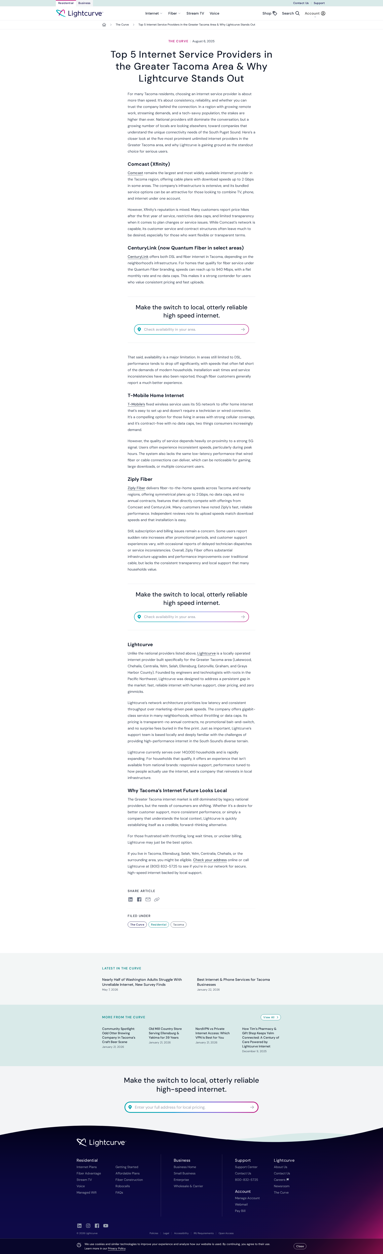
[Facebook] (97, 1225)
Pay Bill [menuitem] (240, 1211)
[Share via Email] (148, 899)
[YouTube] (106, 1225)
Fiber (172, 13)
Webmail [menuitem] (241, 1204)
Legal (166, 1233)
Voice (214, 13)
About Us (280, 1167)
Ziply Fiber (136, 488)
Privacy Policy (116, 1248)
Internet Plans (87, 1167)
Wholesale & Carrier (188, 1186)
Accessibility (181, 1233)
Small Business (184, 1173)
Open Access (226, 1233)
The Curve (122, 24)
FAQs (119, 1192)
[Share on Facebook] (139, 899)
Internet (152, 13)
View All (268, 1017)
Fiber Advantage (89, 1173)
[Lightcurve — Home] (80, 13)
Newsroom (281, 1186)
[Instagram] (88, 1225)
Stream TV (195, 13)
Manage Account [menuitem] (247, 1198)
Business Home (185, 1167)
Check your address (210, 860)
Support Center (246, 1167)
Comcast (135, 173)
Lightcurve (206, 653)
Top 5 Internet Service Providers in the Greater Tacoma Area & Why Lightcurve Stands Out (196, 24)
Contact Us (301, 3)
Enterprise (181, 1180)
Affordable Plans (127, 1173)
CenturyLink (138, 256)
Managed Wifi (87, 1192)
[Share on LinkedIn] (130, 899)
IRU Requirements (204, 1233)
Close (300, 1246)
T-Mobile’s (136, 404)
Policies (154, 1233)
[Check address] (243, 329)
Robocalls (122, 1186)
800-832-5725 (246, 1180)
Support (319, 3)
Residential (66, 3)
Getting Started (126, 1167)
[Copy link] (157, 899)
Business (84, 3)
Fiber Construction (129, 1180)
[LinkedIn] (79, 1225)
